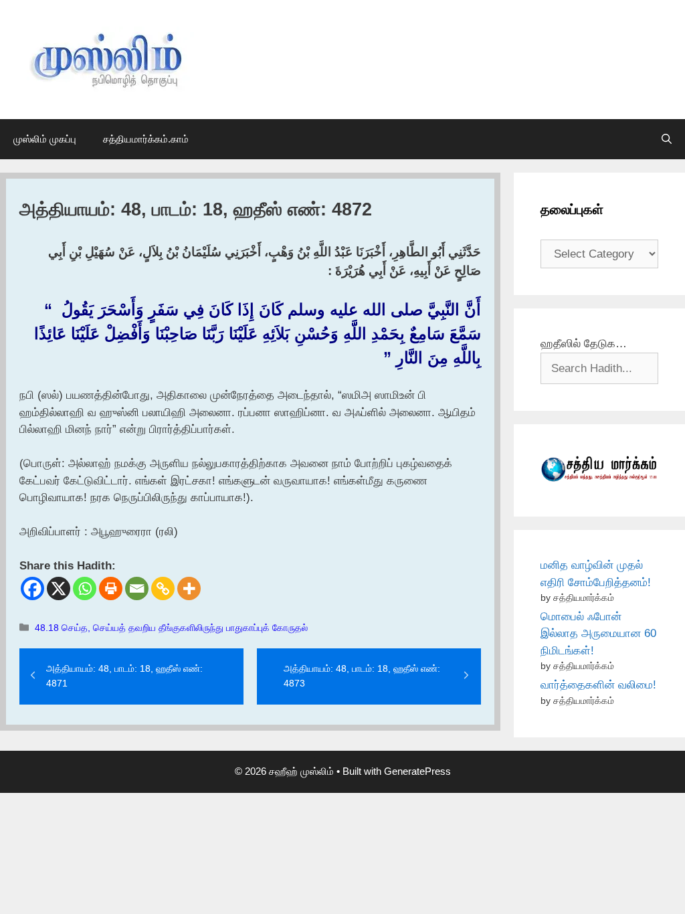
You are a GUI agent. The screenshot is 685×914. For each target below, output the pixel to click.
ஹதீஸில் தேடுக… (584, 343)
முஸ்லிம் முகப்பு (44, 139)
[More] (189, 588)
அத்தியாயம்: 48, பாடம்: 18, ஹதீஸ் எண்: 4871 (124, 676)
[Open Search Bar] (666, 139)
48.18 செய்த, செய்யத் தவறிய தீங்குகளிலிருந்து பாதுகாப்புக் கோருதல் (171, 627)
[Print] (110, 588)
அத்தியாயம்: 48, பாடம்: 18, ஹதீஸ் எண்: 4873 (362, 676)
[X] (58, 588)
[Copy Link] (163, 588)
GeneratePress (417, 771)
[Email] (137, 588)
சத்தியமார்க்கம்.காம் (146, 139)
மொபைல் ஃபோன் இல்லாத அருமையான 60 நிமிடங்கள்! (598, 633)
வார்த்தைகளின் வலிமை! (598, 684)
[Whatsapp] (84, 588)
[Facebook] (32, 588)
